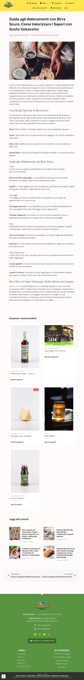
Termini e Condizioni (43, 676)
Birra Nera (16, 286)
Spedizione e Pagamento (60, 676)
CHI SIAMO (21, 654)
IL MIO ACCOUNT (24, 666)
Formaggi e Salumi (17, 433)
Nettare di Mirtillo (17, 498)
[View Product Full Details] (25, 347)
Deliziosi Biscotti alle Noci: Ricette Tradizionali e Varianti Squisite (65, 533)
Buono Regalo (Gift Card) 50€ (55, 351)
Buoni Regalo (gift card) (52, 348)
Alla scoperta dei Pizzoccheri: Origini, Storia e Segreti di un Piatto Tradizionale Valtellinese (30, 534)
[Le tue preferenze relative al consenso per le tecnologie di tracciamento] (4, 676)
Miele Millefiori (50, 436)
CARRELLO (21, 663)
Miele (46, 433)
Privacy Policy (21, 676)
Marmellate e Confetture (18, 496)
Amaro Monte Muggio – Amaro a (23, 374)
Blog (66, 8)
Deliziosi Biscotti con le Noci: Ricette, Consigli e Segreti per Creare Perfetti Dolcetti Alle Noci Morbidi (66, 553)
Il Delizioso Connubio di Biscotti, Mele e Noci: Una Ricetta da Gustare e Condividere (31, 552)
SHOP (19, 657)
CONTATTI (21, 660)
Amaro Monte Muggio (17, 371)
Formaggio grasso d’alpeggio (21, 436)
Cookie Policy (31, 676)
